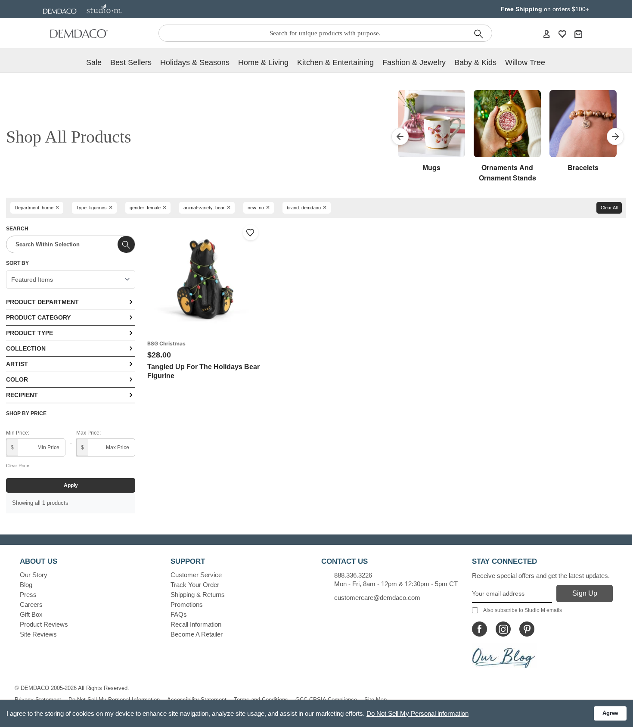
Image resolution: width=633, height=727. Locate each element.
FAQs (179, 614)
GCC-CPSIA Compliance (326, 699)
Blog (26, 584)
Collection (26, 348)
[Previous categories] (400, 136)
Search (17, 229)
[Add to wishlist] (250, 232)
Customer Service (196, 574)
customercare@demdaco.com (377, 597)
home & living (263, 62)
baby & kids (475, 62)
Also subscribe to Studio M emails (522, 610)
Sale (94, 62)
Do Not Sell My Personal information (417, 713)
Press (28, 594)
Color (17, 379)
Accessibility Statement (197, 699)
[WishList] (562, 33)
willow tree (525, 62)
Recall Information (196, 624)
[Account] (546, 33)
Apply (71, 485)
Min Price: (17, 433)
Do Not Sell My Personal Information (114, 699)
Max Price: (88, 433)
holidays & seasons (195, 62)
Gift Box (31, 614)
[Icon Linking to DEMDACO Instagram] (503, 629)
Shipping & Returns (198, 594)
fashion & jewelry (414, 62)
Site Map (375, 699)
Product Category (38, 317)
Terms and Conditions (261, 699)
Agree (610, 713)
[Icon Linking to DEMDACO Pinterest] (526, 629)
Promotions (187, 604)
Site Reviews (38, 634)
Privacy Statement (38, 699)
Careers (31, 604)
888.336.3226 (353, 575)
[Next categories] (615, 136)
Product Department (42, 301)
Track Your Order (195, 584)
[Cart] (578, 33)
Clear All (609, 207)
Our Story (33, 574)
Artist (17, 363)
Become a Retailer (197, 634)
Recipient (22, 394)
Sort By (17, 263)
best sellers (131, 62)
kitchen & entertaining (335, 62)
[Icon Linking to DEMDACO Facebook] (479, 629)
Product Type (29, 332)
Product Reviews (44, 624)
